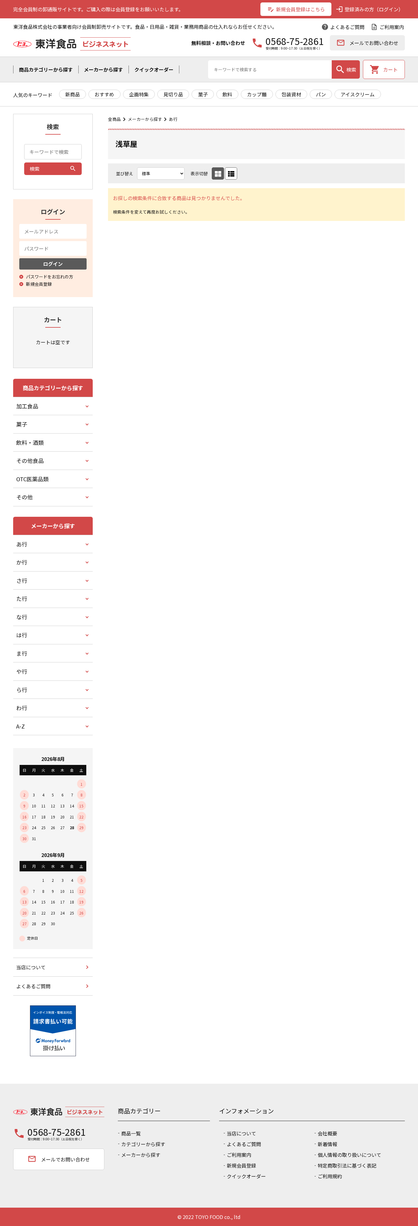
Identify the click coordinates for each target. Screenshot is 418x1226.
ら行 (21, 690)
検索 (345, 69)
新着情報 (327, 1144)
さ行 (21, 580)
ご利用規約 (330, 1176)
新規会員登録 (241, 1165)
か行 (21, 562)
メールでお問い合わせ (367, 42)
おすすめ (104, 94)
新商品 (72, 94)
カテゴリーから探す (143, 1144)
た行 (21, 598)
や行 (21, 671)
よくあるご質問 (342, 27)
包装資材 (291, 94)
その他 (24, 497)
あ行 (173, 119)
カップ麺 (257, 94)
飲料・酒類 (30, 442)
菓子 (203, 94)
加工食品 (27, 406)
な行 (21, 617)
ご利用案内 (387, 27)
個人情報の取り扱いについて (349, 1154)
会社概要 (327, 1133)
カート (384, 69)
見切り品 (173, 94)
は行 (21, 635)
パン (321, 94)
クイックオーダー (154, 69)
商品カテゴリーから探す (46, 69)
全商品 (114, 119)
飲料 (227, 94)
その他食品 (30, 460)
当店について (31, 967)
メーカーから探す (103, 69)
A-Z (20, 726)
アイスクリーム (358, 94)
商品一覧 (131, 1133)
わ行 (21, 708)
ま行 (21, 653)
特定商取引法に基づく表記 (347, 1165)
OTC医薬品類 (32, 479)
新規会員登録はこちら (296, 9)
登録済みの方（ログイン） (369, 9)
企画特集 (139, 94)
